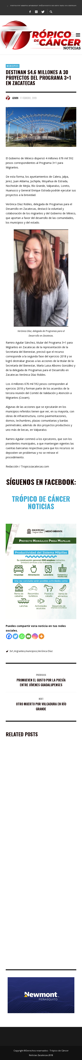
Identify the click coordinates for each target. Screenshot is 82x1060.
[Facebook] (30, 11)
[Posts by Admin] (8, 98)
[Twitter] (43, 11)
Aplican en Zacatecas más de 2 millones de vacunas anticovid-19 (39, 908)
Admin (15, 98)
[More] (41, 636)
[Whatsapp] (22, 636)
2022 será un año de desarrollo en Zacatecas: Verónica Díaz (36, 963)
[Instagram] (36, 11)
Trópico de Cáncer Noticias (41, 502)
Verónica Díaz (45, 651)
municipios (31, 651)
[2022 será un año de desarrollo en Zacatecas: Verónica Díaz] (35, 938)
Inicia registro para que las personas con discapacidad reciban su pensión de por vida (35, 799)
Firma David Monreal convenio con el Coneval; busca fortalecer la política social (40, 854)
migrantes (19, 651)
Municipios (12, 65)
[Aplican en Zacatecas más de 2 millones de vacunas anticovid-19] (35, 883)
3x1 (11, 651)
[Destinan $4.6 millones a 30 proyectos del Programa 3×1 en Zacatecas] (41, 127)
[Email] (28, 636)
